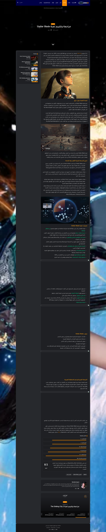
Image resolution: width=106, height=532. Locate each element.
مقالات (69, 2)
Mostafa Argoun (75, 482)
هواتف (53, 2)
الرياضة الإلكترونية (47, 2)
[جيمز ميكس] (83, 2)
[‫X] (77, 488)
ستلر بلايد (69, 474)
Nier (59, 432)
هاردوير (57, 2)
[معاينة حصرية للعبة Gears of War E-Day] (34, 58)
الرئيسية (73, 2)
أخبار (60, 2)
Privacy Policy (53, 527)
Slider (85, 474)
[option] (65, 505)
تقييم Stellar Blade (77, 474)
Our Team (58, 527)
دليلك (41, 2)
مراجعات (64, 2)
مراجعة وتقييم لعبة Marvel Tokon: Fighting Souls (65, 507)
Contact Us (48, 527)
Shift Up (79, 53)
